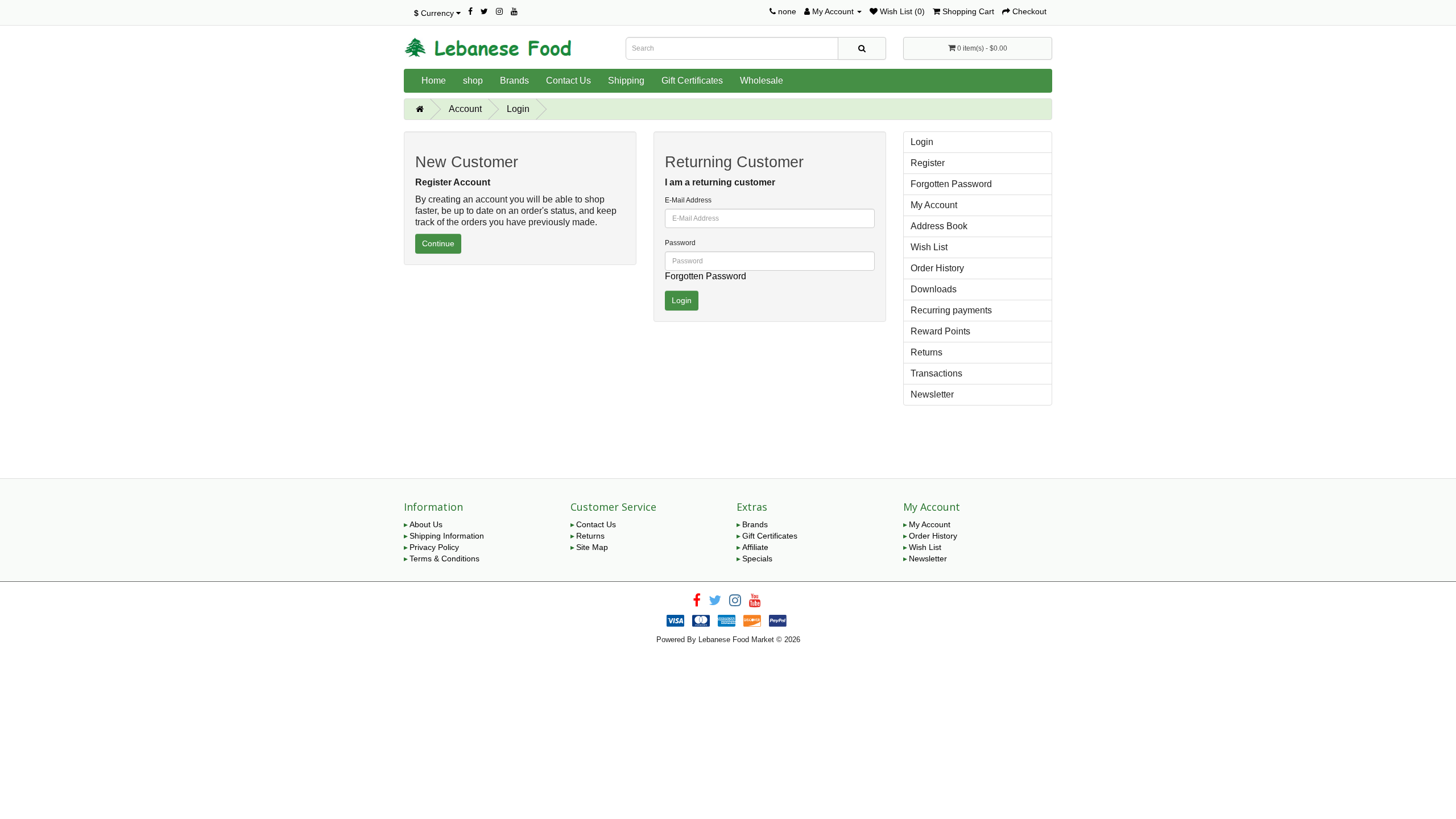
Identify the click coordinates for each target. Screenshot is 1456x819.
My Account (934, 205)
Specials (757, 558)
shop (473, 80)
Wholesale (761, 80)
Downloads (934, 289)
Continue (438, 243)
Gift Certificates (692, 80)
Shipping (626, 80)
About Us (426, 524)
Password (680, 243)
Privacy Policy (434, 547)
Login (518, 109)
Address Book (939, 226)
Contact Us (568, 80)
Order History (937, 268)
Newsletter (932, 394)
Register (928, 163)
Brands (514, 80)
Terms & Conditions (444, 558)
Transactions (936, 373)
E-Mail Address (688, 200)
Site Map (592, 547)
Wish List (929, 247)
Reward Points (940, 331)
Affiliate (755, 547)
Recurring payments (951, 310)
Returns (926, 352)
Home (433, 80)
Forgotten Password (705, 276)
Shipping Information (447, 535)
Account (465, 109)
